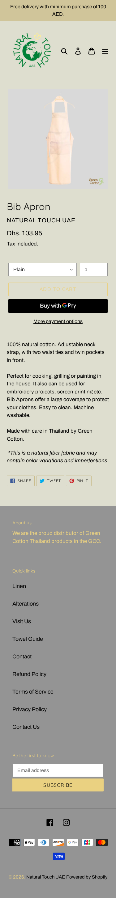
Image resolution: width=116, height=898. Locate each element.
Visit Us (21, 621)
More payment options (58, 321)
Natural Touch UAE (45, 877)
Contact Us (26, 727)
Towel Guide (27, 639)
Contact (22, 656)
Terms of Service (33, 692)
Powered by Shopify (87, 877)
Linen (19, 586)
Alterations (25, 604)
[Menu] (105, 51)
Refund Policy (29, 674)
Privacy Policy (29, 709)
